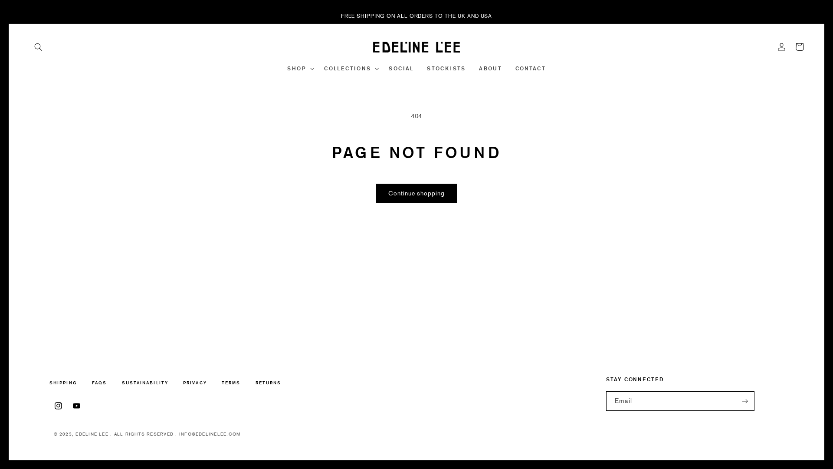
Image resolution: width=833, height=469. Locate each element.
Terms (231, 383)
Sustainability (145, 383)
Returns (269, 383)
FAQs (99, 383)
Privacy (195, 383)
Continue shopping (416, 193)
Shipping (63, 383)
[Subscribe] (745, 401)
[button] (39, 47)
